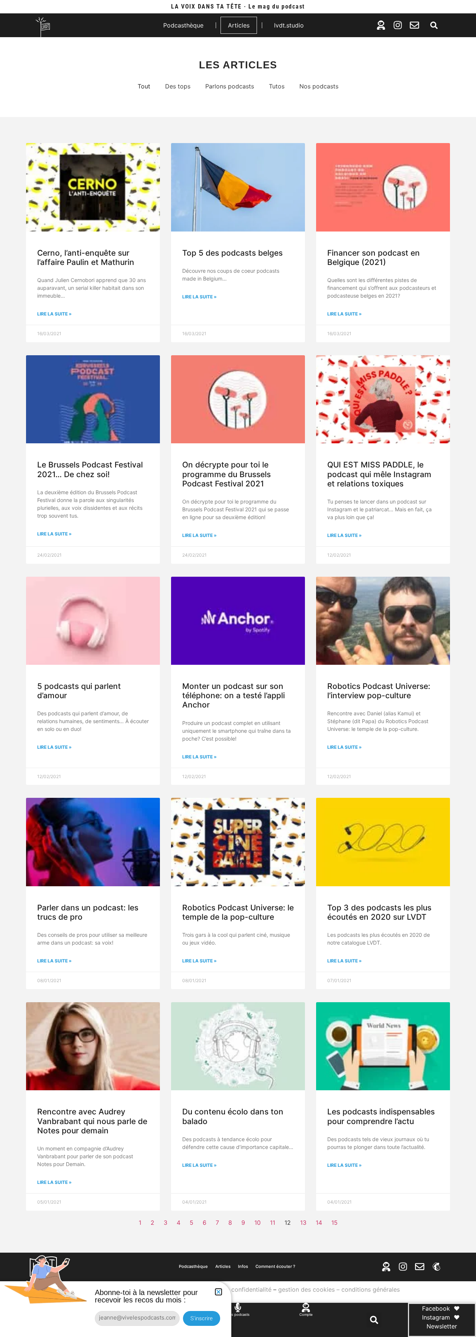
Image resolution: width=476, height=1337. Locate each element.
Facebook (436, 1308)
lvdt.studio (289, 25)
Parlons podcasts (229, 86)
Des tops (177, 86)
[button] (434, 25)
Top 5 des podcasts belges (232, 253)
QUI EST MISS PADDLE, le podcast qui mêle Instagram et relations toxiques (379, 474)
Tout (144, 86)
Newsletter (442, 1326)
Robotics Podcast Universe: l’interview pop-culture (378, 691)
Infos (243, 1266)
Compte (306, 1314)
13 (303, 1222)
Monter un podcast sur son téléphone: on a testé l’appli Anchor (233, 695)
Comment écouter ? (275, 1266)
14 (319, 1222)
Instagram (436, 1317)
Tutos (276, 86)
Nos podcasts (318, 86)
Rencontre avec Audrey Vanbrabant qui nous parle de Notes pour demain (92, 1121)
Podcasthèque (183, 25)
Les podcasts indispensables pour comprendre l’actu (381, 1116)
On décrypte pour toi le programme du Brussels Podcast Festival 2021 (226, 474)
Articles (239, 25)
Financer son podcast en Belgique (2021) (373, 257)
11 (272, 1222)
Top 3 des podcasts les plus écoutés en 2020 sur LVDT (379, 912)
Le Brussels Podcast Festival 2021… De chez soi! (90, 469)
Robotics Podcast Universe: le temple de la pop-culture (238, 912)
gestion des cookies (306, 1289)
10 (257, 1222)
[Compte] (306, 1307)
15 (334, 1222)
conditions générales (370, 1289)
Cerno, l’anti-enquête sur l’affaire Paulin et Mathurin (85, 257)
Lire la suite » (54, 314)
